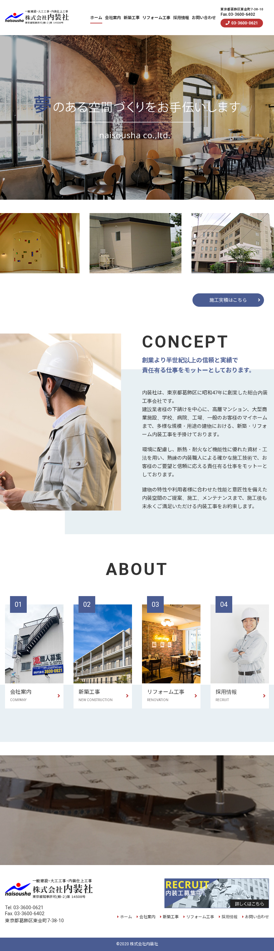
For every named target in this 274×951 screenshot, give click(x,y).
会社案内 (113, 17)
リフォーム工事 (156, 17)
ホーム (96, 17)
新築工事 (132, 17)
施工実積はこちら (228, 300)
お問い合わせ (204, 17)
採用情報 (181, 17)
